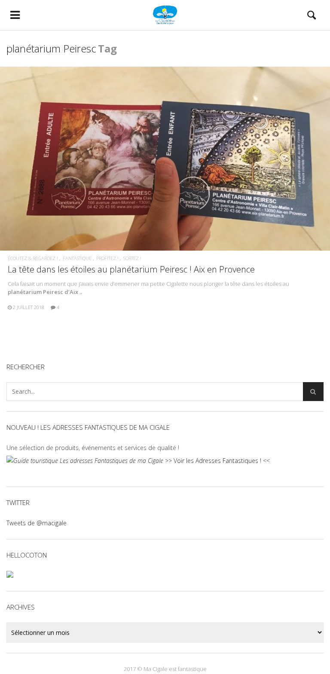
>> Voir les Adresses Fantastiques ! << (216, 460)
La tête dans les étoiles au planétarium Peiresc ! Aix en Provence (131, 269)
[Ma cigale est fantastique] (165, 15)
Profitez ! (107, 258)
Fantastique (77, 258)
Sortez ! (132, 258)
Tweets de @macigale (36, 523)
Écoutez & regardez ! (33, 258)
